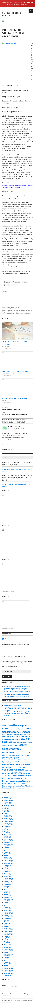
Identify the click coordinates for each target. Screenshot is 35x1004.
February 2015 (8, 909)
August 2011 (7, 975)
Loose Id (25, 773)
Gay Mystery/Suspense (24, 734)
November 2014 (8, 913)
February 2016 (8, 894)
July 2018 (6, 847)
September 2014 (8, 917)
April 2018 (7, 852)
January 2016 (7, 896)
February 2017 (8, 875)
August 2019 (7, 826)
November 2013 (8, 931)
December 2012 (8, 949)
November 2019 (8, 821)
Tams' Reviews (27, 786)
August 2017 (7, 865)
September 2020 (9, 805)
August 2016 (7, 884)
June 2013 (6, 939)
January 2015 (7, 910)
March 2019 (7, 834)
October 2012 (8, 952)
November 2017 (8, 860)
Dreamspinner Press (23, 312)
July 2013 (6, 938)
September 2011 (8, 973)
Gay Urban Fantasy (18, 742)
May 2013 (6, 941)
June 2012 (6, 959)
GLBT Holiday (12, 757)
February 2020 (8, 816)
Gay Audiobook (22, 729)
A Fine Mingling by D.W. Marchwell (15, 398)
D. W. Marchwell (11, 312)
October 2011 (7, 972)
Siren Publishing (16, 786)
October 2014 (8, 915)
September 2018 (8, 844)
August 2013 (7, 936)
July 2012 (6, 957)
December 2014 (8, 912)
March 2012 (7, 964)
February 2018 (8, 855)
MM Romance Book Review (24, 310)
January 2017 (7, 876)
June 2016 (6, 888)
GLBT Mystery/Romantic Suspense (12, 758)
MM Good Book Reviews (11, 14)
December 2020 (8, 800)
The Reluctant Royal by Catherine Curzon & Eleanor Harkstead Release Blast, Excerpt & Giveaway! (17, 691)
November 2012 (8, 951)
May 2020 (7, 812)
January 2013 (7, 947)
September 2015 (8, 899)
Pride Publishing (14, 778)
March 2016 (7, 892)
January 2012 (7, 967)
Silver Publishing (15, 784)
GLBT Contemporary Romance (20, 313)
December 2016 (8, 878)
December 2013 (8, 930)
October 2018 (8, 842)
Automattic (7, 1002)
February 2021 (8, 797)
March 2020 (7, 815)
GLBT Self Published (13, 769)
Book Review (11, 310)
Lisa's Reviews (14, 772)
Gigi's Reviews (6, 313)
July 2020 (6, 808)
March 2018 (7, 854)
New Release (9, 776)
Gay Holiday (13, 734)
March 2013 (7, 944)
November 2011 (8, 970)
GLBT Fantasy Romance (14, 755)
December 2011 (8, 968)
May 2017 (6, 870)
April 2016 (7, 891)
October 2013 (8, 933)
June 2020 (7, 810)
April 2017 (7, 871)
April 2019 (7, 833)
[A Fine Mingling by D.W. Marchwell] (17, 387)
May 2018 (6, 850)
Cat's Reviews (7, 725)
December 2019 (8, 820)
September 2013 (8, 934)
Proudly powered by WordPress (11, 1000)
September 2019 (8, 825)
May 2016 (6, 889)
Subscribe (7, 677)
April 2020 (7, 813)
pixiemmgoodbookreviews (10, 309)
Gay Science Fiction (14, 739)
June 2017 (6, 868)
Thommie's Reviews (9, 788)
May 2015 (6, 905)
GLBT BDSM (16, 745)
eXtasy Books (13, 729)
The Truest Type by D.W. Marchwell (15, 371)
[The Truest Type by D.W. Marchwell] (17, 360)
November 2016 (8, 880)
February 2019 (8, 836)
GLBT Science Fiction (18, 767)
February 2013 (8, 946)
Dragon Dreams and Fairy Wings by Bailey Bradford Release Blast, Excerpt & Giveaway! (17, 695)
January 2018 (7, 857)
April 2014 (7, 923)
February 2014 (8, 926)
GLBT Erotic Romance (19, 753)
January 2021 (7, 799)
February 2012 (8, 965)
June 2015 (6, 904)
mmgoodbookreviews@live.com (11, 987)
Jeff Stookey (7, 705)
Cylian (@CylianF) (9, 707)
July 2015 (6, 902)
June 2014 (6, 920)
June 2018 (6, 849)
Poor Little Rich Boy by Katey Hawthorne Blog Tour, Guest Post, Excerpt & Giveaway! (18, 708)
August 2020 (7, 807)
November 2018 (8, 841)
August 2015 (7, 901)
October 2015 (8, 897)
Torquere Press (20, 788)
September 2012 (8, 954)
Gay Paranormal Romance (14, 736)
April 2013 (7, 943)
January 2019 (7, 837)
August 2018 (7, 846)
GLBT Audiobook (7, 745)
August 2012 (7, 955)
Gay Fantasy (6, 734)
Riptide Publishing (16, 781)
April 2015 (7, 907)
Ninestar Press (19, 776)
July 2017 (6, 867)
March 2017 (7, 873)
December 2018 (8, 839)
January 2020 (8, 818)
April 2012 (7, 962)
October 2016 (8, 881)
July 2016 (6, 886)
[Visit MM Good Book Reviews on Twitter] (3, 639)
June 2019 (6, 829)
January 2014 (7, 928)
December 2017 (8, 859)
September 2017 (8, 863)
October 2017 (8, 862)
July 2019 (6, 828)
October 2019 (8, 823)
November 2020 (8, 802)
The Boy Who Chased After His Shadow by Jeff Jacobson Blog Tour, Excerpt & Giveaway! (17, 687)
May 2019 (6, 831)
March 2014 (7, 925)
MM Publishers (17, 705)
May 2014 (6, 922)
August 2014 (7, 918)
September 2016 (8, 883)
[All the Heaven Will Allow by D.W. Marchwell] (17, 331)
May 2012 (6, 960)
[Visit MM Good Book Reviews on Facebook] (6, 639)
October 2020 (8, 804)
